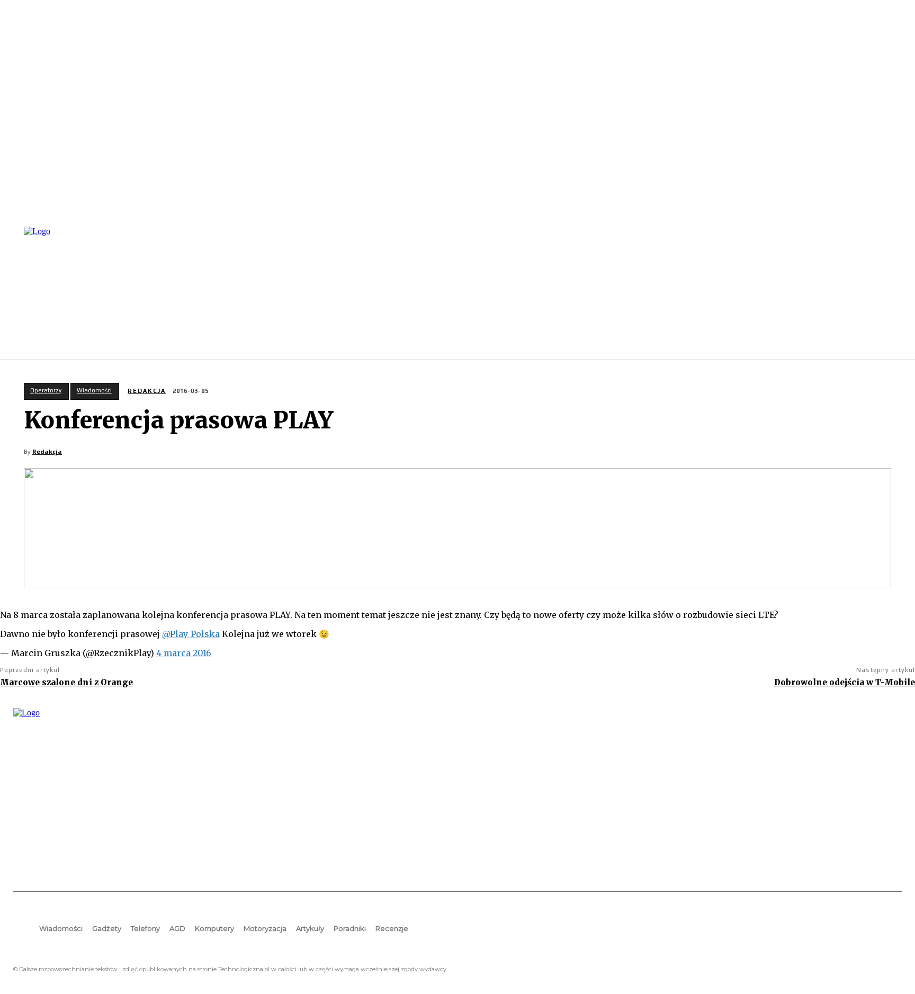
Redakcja (147, 391)
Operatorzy (45, 390)
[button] (889, 292)
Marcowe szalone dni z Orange (66, 682)
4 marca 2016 (183, 653)
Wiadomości (94, 390)
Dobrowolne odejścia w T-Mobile (844, 682)
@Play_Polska (191, 634)
